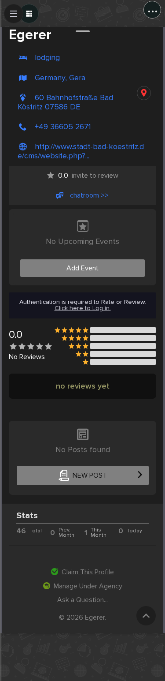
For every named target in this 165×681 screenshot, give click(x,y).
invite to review (88, 175)
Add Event (82, 268)
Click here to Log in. (83, 308)
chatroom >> (89, 195)
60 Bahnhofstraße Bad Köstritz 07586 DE (65, 102)
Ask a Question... (82, 599)
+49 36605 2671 (63, 126)
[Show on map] (144, 93)
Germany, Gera (60, 77)
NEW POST (90, 475)
